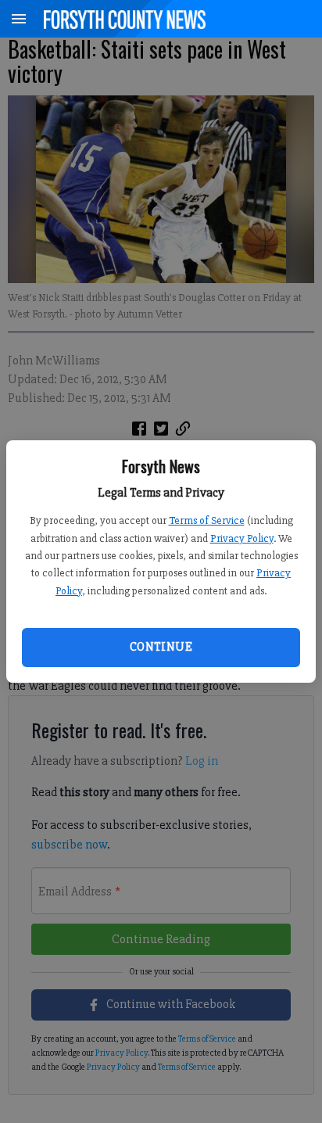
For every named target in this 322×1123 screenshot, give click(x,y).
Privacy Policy (242, 538)
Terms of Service (207, 520)
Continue (161, 647)
